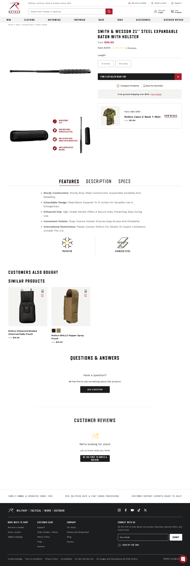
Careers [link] (70, 542)
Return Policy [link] (43, 537)
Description (99, 181)
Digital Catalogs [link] (15, 537)
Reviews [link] (41, 546)
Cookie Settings (15, 559)
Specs (124, 181)
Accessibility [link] (66, 559)
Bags (101, 20)
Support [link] (41, 527)
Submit (176, 537)
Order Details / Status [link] (47, 532)
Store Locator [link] (14, 532)
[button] (43, 291)
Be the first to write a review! (95, 458)
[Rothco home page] (14, 8)
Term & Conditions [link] (33, 559)
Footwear (79, 20)
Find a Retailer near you (113, 77)
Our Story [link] (71, 527)
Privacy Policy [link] (51, 559)
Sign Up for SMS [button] (130, 545)
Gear (120, 20)
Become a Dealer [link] (16, 527)
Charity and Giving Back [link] (78, 532)
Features (69, 181)
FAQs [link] (39, 542)
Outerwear (54, 20)
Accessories (143, 20)
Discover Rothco (173, 20)
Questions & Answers (95, 358)
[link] (137, 3)
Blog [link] (69, 537)
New (9, 20)
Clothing (29, 20)
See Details (156, 94)
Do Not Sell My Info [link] (84, 559)
